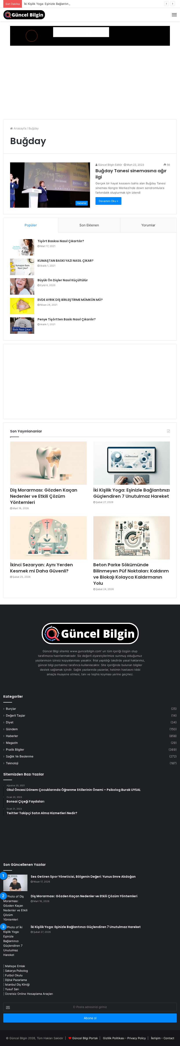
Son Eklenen (89, 225)
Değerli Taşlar (15, 715)
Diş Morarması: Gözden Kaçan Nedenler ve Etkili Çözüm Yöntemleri (43, 496)
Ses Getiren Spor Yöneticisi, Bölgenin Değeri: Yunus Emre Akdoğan (83, 876)
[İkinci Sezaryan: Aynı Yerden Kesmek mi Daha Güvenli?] (48, 537)
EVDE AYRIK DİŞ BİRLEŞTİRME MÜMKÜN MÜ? (70, 300)
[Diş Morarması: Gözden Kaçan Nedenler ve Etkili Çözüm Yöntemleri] (48, 463)
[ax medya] (90, 35)
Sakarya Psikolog (16, 970)
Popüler (31, 225)
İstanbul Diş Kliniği (17, 984)
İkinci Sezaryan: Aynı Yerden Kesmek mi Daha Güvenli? (41, 568)
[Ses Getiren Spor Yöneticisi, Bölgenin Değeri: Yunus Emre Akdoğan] (15, 883)
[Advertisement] (90, 83)
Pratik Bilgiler (15, 749)
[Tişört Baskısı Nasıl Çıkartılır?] (22, 247)
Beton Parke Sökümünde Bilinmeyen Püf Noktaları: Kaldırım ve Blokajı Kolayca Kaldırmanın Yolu (131, 574)
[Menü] (174, 14)
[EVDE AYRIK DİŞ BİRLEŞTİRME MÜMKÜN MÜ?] (22, 306)
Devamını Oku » (108, 201)
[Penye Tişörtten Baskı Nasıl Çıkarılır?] (22, 325)
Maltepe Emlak (15, 966)
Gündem (12, 729)
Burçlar (11, 708)
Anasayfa (19, 128)
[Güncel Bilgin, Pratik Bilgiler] (24, 14)
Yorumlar (148, 225)
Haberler (12, 736)
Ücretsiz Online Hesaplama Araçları (29, 993)
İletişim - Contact (162, 1038)
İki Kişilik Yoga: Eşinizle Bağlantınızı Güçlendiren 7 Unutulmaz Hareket (71, 3)
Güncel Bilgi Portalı (85, 1038)
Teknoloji (12, 763)
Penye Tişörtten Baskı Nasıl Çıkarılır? (67, 319)
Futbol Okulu (14, 975)
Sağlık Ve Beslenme (19, 756)
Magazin (12, 743)
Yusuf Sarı (12, 989)
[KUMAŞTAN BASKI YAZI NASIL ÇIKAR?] (22, 267)
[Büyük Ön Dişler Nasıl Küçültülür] (22, 286)
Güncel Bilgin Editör (109, 164)
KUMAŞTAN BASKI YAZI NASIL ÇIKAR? (66, 260)
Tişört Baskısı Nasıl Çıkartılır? (61, 241)
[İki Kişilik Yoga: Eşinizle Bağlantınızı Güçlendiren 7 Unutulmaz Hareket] (131, 463)
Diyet (9, 722)
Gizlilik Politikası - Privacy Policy (124, 1038)
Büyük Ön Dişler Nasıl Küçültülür (63, 280)
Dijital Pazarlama (16, 980)
